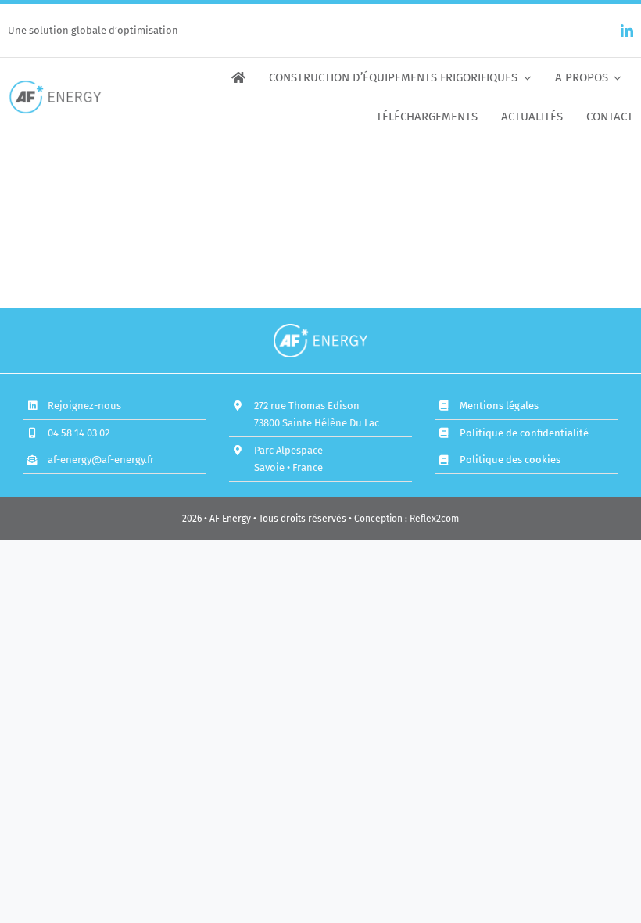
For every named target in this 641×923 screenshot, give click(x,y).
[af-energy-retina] (55, 85)
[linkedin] (627, 30)
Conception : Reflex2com (406, 518)
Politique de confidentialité (524, 433)
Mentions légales (499, 405)
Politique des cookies (510, 459)
